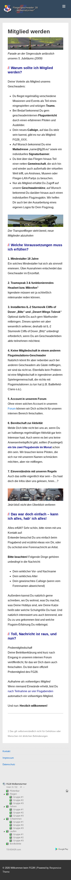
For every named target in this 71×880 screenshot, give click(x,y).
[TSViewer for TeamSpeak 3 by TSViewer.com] (12, 850)
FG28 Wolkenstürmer (16, 783)
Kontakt (6, 751)
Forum (12, 408)
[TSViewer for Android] (61, 849)
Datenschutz (9, 764)
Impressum (8, 758)
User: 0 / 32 (11, 787)
